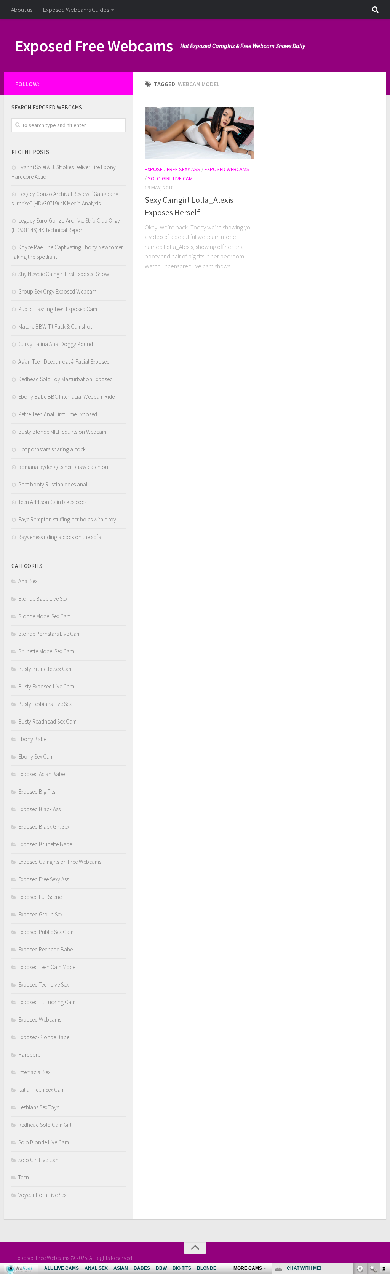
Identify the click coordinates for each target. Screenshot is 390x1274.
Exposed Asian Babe (41, 774)
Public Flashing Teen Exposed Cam (57, 309)
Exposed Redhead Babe (45, 949)
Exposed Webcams (227, 169)
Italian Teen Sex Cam (41, 1089)
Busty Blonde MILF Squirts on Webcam (62, 431)
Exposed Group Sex (40, 914)
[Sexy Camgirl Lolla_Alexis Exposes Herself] (199, 133)
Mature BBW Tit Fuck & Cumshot (55, 326)
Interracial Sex (34, 1072)
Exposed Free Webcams (94, 46)
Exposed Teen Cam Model (47, 967)
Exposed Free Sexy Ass (172, 169)
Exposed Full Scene (40, 896)
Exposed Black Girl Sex (43, 826)
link (383, 1155)
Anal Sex (27, 581)
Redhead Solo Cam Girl (44, 1124)
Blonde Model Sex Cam (44, 616)
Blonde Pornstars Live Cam (49, 633)
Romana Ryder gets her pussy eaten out (64, 466)
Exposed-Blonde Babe (43, 1037)
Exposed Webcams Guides (76, 9)
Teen (23, 1177)
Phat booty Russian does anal (52, 484)
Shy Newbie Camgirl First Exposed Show (63, 274)
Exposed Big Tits (36, 791)
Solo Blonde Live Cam (43, 1142)
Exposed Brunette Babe (45, 844)
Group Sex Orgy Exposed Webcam (57, 291)
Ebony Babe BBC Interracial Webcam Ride (66, 396)
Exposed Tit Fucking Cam (46, 1002)
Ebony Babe (32, 739)
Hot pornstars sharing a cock (52, 449)
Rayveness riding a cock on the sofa (59, 537)
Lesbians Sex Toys (38, 1107)
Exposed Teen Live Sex (43, 984)
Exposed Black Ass (39, 809)
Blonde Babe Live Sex (42, 598)
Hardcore (29, 1054)
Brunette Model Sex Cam (46, 651)
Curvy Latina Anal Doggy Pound (55, 344)
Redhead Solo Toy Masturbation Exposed (65, 379)
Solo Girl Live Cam (170, 178)
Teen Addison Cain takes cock (52, 501)
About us (21, 9)
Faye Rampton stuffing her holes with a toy (67, 519)
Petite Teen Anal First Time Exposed (57, 414)
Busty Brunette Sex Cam (45, 668)
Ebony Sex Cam (36, 756)
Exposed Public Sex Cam (46, 931)
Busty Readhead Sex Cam (47, 721)
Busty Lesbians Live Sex (45, 704)
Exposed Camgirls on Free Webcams (59, 861)
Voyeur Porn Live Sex (42, 1195)
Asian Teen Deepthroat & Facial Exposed (64, 361)
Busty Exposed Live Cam (46, 686)
